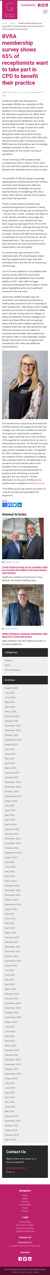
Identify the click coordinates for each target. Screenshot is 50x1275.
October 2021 (11, 956)
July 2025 (9, 749)
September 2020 (13, 1017)
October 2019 (11, 1069)
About (25, 1198)
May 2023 (10, 871)
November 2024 (13, 786)
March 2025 (11, 768)
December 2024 (13, 782)
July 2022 (9, 913)
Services (25, 1201)
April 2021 (10, 984)
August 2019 (11, 1078)
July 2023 (10, 862)
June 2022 (10, 918)
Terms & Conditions (25, 1228)
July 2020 (9, 1026)
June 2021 (10, 975)
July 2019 (9, 1083)
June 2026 (10, 697)
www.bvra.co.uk (36, 483)
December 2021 (12, 946)
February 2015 (12, 1135)
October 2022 (11, 899)
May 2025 (9, 758)
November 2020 (13, 1008)
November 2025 (13, 730)
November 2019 (12, 1064)
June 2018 (10, 1106)
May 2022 (9, 923)
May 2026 (9, 702)
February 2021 (12, 993)
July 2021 (9, 970)
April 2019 (10, 1097)
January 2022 (11, 942)
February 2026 (12, 716)
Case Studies (25, 1204)
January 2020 (11, 1055)
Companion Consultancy (20, 92)
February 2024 (12, 829)
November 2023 (13, 843)
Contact (25, 1211)
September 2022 (13, 904)
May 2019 (9, 1092)
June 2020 (10, 1031)
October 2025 (11, 735)
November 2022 (13, 895)
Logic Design (33, 1272)
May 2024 (10, 815)
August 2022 (11, 909)
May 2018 (9, 1111)
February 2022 (12, 937)
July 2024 (10, 805)
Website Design (18, 1272)
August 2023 (11, 857)
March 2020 (11, 1045)
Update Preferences (25, 1231)
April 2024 (10, 819)
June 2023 (10, 866)
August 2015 (11, 1130)
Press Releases (12, 670)
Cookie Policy (25, 1222)
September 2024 (13, 796)
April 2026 (10, 707)
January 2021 (11, 998)
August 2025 (11, 744)
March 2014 (10, 1139)
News (7, 665)
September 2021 (13, 961)
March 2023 (11, 881)
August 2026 (11, 688)
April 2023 (10, 876)
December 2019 (12, 1059)
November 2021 (12, 951)
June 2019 (10, 1088)
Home (25, 1195)
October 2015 (11, 1125)
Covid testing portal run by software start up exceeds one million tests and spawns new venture (25, 570)
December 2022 (13, 890)
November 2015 (12, 1120)
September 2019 (13, 1073)
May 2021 (9, 979)
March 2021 (10, 989)
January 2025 (11, 777)
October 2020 (11, 1012)
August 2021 (11, 965)
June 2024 (10, 810)
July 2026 (9, 692)
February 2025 (12, 772)
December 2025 (13, 725)
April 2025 (10, 763)
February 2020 (12, 1050)
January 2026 (11, 721)
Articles (8, 660)
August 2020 (11, 1022)
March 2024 (11, 824)
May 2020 (9, 1036)
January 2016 (11, 1116)
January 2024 (11, 834)
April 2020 (10, 1041)
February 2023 (12, 885)
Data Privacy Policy (25, 1225)
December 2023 (13, 838)
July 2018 (9, 1102)
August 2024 (11, 801)
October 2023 (11, 848)
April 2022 (10, 928)
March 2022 (11, 932)
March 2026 (11, 711)
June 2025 (10, 754)
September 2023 (13, 852)
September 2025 (13, 739)
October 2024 (11, 791)
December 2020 (13, 1003)
